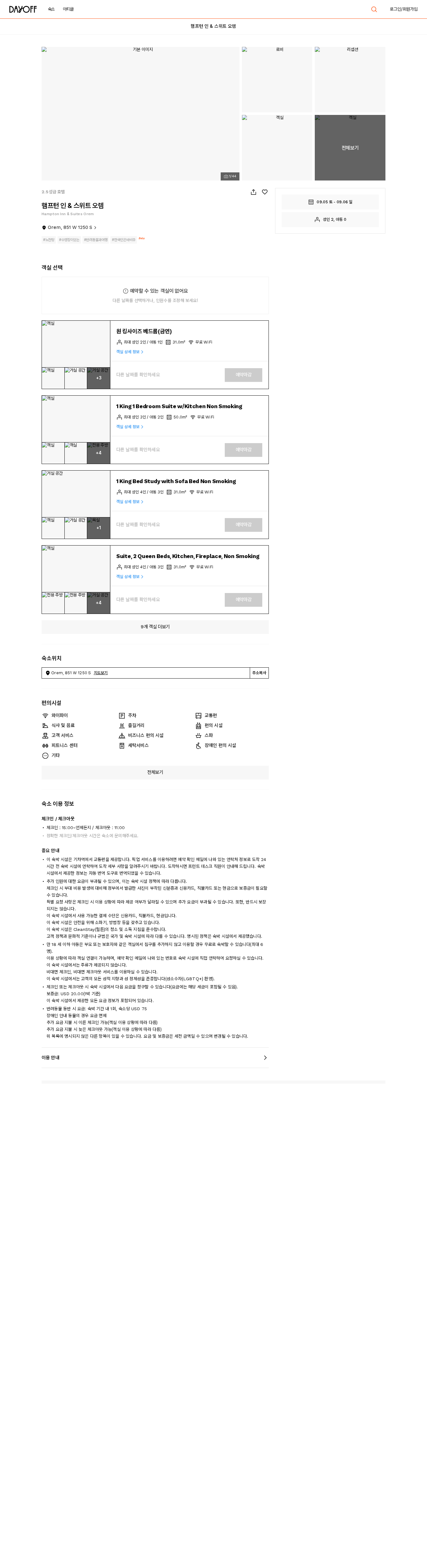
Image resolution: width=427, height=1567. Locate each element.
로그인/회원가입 (404, 9)
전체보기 (155, 772)
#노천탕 (48, 240)
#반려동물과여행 (96, 240)
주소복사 (259, 672)
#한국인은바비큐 (123, 240)
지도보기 (101, 672)
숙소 (51, 9)
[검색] (374, 9)
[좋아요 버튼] (265, 192)
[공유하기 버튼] (253, 192)
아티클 (68, 9)
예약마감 (244, 375)
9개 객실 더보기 (155, 627)
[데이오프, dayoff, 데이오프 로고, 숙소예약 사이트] (23, 9)
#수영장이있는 (69, 240)
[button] (76, 344)
